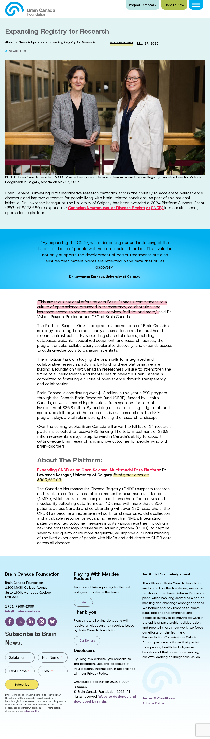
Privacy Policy (153, 703)
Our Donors (87, 640)
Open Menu (196, 5)
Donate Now (174, 5)
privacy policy (31, 711)
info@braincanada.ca (22, 611)
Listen (83, 602)
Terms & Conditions (158, 698)
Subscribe (21, 684)
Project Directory (142, 5)
